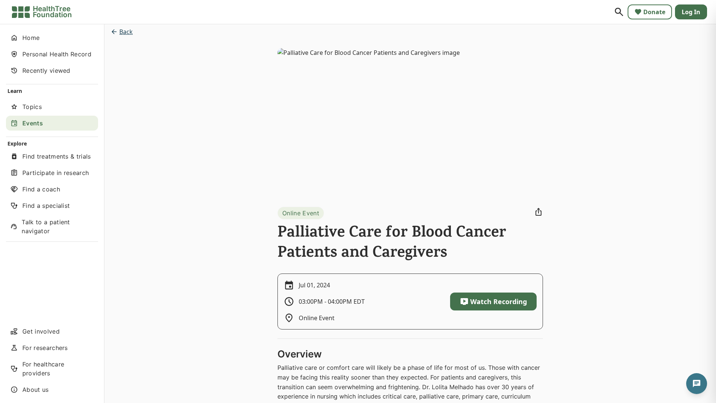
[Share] (538, 211)
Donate (654, 12)
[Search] (619, 12)
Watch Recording (498, 301)
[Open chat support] (696, 383)
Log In (691, 12)
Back (126, 32)
